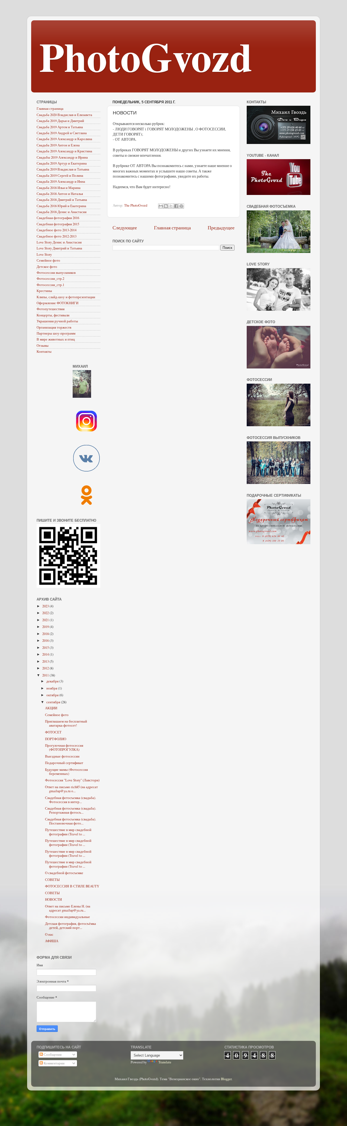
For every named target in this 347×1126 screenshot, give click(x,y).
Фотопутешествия (51, 309)
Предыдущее (221, 227)
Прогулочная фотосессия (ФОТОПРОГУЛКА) (64, 747)
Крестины (44, 290)
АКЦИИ (51, 708)
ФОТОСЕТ (53, 732)
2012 (46, 668)
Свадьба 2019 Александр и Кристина (64, 151)
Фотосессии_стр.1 (50, 285)
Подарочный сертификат (64, 763)
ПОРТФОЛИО (55, 739)
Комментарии (54, 1063)
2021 (46, 620)
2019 (46, 626)
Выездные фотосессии (62, 756)
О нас (49, 934)
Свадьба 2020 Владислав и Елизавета (64, 115)
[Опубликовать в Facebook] (176, 206)
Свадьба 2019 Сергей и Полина (60, 175)
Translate (164, 1062)
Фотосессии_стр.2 (50, 278)
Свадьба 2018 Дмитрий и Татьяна (62, 199)
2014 (46, 654)
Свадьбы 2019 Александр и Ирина (62, 157)
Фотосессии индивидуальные (67, 917)
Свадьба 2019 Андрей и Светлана (62, 133)
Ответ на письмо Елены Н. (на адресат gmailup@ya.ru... (67, 908)
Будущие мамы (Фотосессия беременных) (66, 771)
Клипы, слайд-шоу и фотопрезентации (66, 297)
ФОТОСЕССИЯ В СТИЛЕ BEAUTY (72, 886)
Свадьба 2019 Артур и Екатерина (62, 163)
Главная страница (172, 227)
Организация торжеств (54, 327)
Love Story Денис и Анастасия (59, 242)
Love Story (44, 254)
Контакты (44, 351)
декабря (52, 681)
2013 (46, 661)
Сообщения (52, 1054)
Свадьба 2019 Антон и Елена (58, 145)
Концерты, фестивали (53, 315)
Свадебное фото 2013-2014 (56, 230)
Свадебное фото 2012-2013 (56, 236)
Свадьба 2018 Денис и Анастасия (61, 212)
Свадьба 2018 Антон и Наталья (60, 193)
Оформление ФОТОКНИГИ (57, 303)
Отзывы (43, 345)
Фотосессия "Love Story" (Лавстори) (72, 780)
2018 (46, 633)
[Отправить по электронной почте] (160, 206)
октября (52, 695)
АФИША (51, 941)
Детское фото (47, 266)
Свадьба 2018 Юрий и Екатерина (61, 206)
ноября (52, 688)
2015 (46, 647)
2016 (46, 640)
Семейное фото (48, 260)
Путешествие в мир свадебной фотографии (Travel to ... (68, 831)
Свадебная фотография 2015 (58, 224)
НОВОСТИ (53, 899)
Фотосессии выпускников (56, 272)
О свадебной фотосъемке (64, 873)
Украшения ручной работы (57, 321)
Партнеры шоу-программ (56, 333)
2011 (46, 675)
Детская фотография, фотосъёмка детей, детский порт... (70, 925)
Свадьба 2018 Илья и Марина (59, 187)
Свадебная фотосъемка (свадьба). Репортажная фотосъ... (70, 810)
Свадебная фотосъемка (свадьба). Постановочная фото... (70, 821)
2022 (46, 613)
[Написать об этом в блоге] (166, 206)
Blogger (226, 1079)
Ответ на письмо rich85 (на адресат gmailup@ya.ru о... (71, 789)
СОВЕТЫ (52, 879)
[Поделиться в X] (171, 206)
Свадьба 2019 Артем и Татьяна (60, 127)
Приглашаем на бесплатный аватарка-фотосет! (66, 723)
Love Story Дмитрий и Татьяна (59, 248)
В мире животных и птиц (56, 339)
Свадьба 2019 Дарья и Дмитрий (60, 120)
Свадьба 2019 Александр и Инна (61, 181)
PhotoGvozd (145, 56)
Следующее (125, 227)
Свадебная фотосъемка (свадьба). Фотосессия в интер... (70, 799)
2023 (46, 606)
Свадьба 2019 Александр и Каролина (64, 139)
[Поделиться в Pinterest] (181, 206)
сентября (53, 702)
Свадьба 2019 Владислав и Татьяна (63, 169)
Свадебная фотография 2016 (58, 218)
